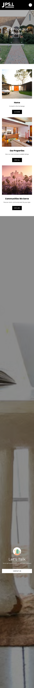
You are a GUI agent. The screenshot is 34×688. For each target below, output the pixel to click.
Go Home (17, 112)
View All (17, 160)
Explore (17, 208)
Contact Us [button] (17, 571)
